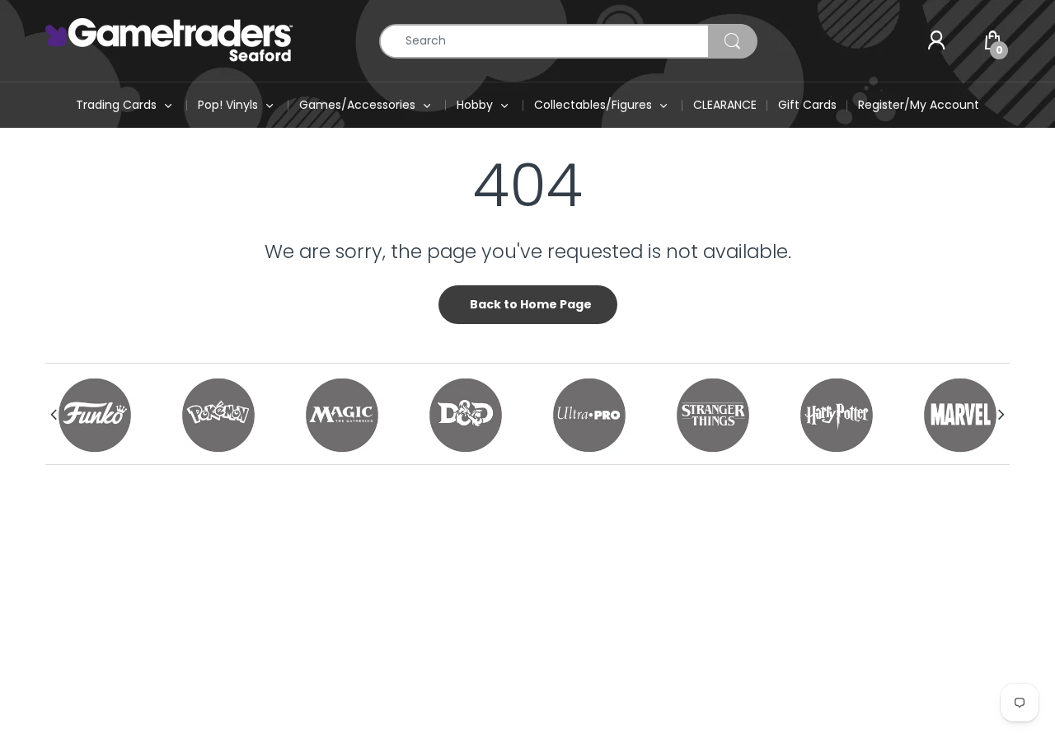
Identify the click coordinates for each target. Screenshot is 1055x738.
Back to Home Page (531, 304)
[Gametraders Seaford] (169, 39)
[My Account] (936, 41)
